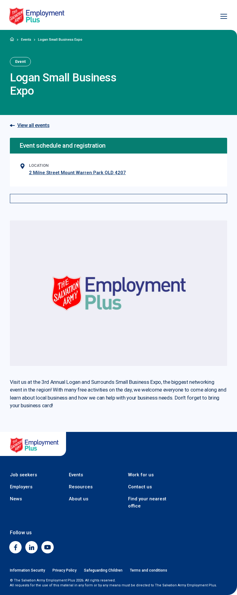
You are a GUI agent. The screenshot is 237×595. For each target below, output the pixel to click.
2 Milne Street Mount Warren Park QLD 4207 (77, 172)
